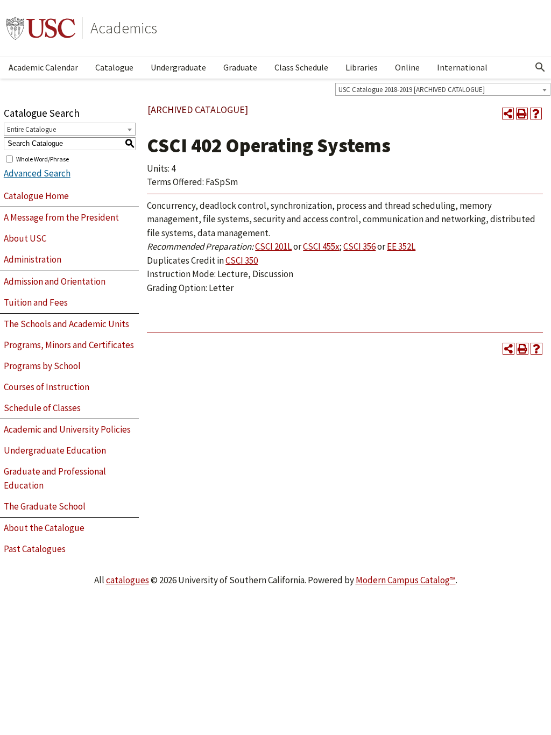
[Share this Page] (508, 113)
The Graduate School (45, 506)
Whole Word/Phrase (42, 158)
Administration (32, 259)
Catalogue (114, 67)
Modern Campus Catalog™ (406, 580)
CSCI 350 (241, 260)
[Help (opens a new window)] (536, 113)
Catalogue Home (36, 196)
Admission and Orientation (54, 281)
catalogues (127, 580)
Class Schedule (301, 67)
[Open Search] (540, 67)
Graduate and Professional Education (55, 478)
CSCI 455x (321, 246)
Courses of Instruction (46, 387)
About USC (25, 238)
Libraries (361, 67)
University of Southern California (40, 28)
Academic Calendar (43, 67)
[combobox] (442, 89)
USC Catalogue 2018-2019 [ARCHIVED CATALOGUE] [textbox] (411, 89)
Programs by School (42, 366)
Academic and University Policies (67, 429)
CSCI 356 (359, 246)
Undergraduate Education (55, 450)
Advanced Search (37, 173)
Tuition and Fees (36, 302)
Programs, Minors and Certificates (69, 345)
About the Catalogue (44, 528)
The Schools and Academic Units (66, 324)
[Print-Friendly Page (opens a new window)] (522, 113)
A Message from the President (61, 217)
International (462, 67)
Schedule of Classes (42, 408)
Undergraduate (178, 67)
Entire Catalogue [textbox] (31, 129)
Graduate (240, 67)
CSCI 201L (273, 246)
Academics (123, 28)
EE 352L (401, 246)
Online (407, 67)
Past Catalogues (35, 549)
